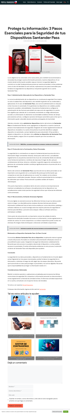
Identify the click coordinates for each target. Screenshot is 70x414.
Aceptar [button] (65, 411)
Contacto (39, 2)
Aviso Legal (59, 2)
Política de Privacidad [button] (57, 411)
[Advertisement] (35, 14)
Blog (65, 2)
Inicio (24, 2)
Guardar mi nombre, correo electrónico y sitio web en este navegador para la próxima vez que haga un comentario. (33, 400)
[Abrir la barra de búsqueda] (68, 2)
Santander (42, 289)
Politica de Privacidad (49, 2)
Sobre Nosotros (31, 2)
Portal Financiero (28, 285)
